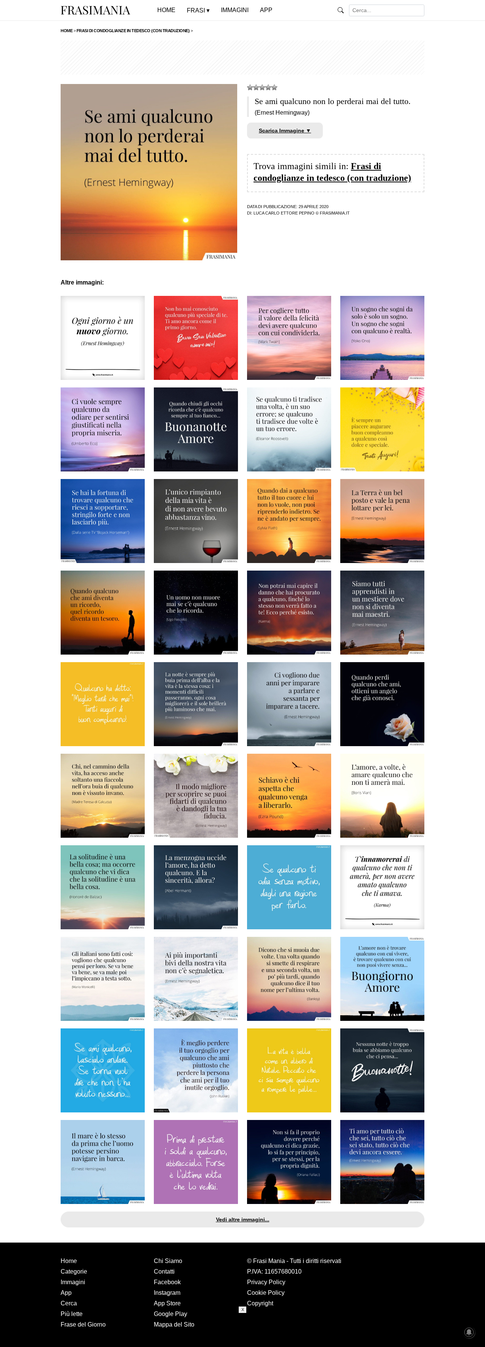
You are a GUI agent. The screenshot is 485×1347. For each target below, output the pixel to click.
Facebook (167, 1282)
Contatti (164, 1271)
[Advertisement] (242, 57)
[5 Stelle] (274, 87)
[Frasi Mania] (95, 10)
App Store (167, 1303)
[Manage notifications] (469, 1332)
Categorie (74, 1271)
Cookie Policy (266, 1292)
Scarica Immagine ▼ (285, 131)
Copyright (260, 1303)
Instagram (167, 1292)
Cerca (69, 1303)
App (66, 1292)
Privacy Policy (266, 1282)
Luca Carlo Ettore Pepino (283, 213)
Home (69, 1261)
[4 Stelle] (268, 87)
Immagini (73, 1282)
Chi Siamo (168, 1261)
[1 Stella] (250, 87)
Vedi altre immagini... (242, 1219)
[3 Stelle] (262, 87)
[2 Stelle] (256, 87)
